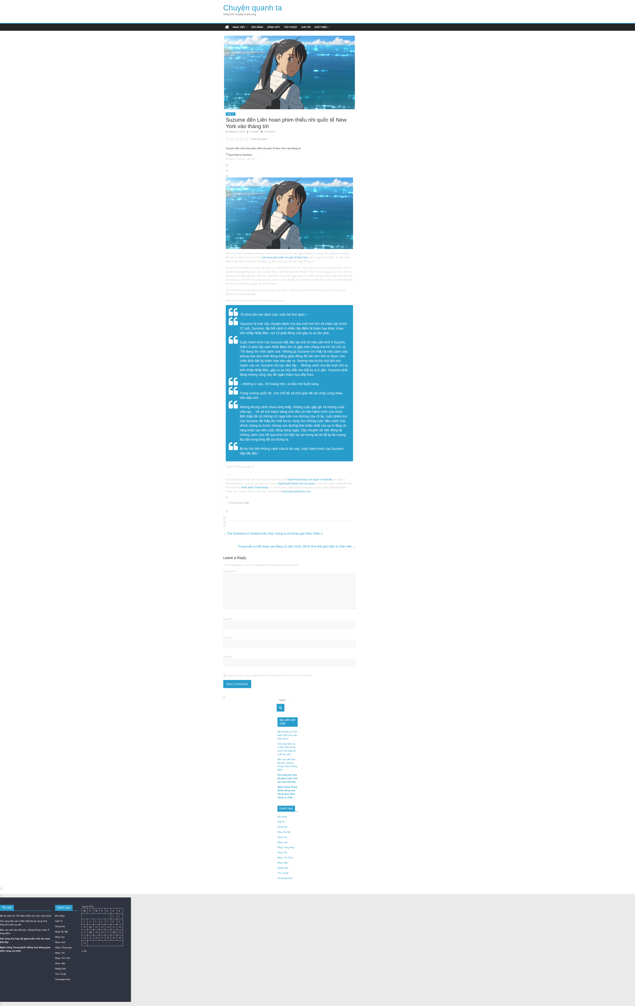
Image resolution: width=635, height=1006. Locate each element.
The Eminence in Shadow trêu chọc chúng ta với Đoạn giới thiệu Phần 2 (272, 533)
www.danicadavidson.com (296, 491)
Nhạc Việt (239, 27)
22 (114, 932)
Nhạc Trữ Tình (285, 857)
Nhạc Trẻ (282, 852)
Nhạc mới (282, 842)
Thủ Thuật (290, 27)
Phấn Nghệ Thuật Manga (254, 487)
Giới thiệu (321, 27)
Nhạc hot (282, 837)
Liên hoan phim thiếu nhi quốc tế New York (285, 257)
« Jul (84, 951)
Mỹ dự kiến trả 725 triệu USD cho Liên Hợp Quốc (287, 735)
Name (227, 619)
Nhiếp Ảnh (282, 868)
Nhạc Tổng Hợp (285, 847)
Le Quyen (254, 132)
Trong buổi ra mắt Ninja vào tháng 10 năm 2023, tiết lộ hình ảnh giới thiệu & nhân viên (297, 546)
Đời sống (257, 27)
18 (90, 932)
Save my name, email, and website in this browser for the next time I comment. (270, 675)
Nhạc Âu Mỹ (283, 832)
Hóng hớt (273, 27)
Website (227, 656)
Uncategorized (285, 878)
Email (227, 637)
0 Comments (269, 132)
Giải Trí (306, 27)
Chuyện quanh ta (252, 7)
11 (90, 927)
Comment (229, 571)
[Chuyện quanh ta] (227, 27)
